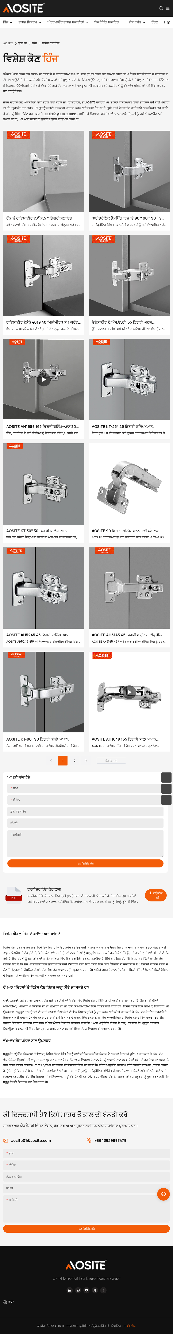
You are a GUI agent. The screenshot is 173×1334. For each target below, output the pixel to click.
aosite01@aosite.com (60, 114)
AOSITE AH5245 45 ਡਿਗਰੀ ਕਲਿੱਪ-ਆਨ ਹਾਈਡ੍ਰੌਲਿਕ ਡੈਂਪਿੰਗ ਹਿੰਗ (37, 635)
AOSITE (8, 43)
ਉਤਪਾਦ (22, 43)
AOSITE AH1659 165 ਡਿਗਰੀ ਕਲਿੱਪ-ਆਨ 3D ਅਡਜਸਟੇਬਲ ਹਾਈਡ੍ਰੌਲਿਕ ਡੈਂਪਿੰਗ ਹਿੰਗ (41, 427)
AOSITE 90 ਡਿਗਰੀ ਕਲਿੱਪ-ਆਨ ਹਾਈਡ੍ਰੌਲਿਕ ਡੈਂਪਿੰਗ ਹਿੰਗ (125, 531)
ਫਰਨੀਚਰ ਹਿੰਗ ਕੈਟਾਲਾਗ (44, 889)
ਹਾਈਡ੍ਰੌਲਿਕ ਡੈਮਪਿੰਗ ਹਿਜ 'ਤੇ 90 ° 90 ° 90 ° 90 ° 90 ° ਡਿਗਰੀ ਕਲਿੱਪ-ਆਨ (129, 218)
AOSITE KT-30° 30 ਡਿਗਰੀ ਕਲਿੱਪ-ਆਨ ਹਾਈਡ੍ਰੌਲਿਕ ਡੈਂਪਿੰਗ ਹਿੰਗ (36, 531)
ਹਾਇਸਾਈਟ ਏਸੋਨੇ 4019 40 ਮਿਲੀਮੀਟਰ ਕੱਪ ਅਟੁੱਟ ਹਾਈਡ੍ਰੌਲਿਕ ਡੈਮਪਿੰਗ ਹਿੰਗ (42, 322)
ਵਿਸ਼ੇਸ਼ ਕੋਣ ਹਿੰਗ (50, 43)
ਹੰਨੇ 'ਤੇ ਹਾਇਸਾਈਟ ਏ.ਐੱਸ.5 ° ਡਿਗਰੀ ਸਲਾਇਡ (39, 218)
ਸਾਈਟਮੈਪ (130, 1326)
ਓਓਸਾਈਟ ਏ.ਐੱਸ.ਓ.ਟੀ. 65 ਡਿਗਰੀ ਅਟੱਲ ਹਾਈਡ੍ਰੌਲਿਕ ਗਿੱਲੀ (122, 322)
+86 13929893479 (110, 1140)
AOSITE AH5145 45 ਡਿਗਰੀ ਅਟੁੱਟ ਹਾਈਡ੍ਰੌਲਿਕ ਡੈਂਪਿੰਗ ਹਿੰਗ (128, 635)
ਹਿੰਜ (34, 43)
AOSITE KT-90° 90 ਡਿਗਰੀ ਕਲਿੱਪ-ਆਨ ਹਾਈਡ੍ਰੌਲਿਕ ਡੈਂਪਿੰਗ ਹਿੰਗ (37, 739)
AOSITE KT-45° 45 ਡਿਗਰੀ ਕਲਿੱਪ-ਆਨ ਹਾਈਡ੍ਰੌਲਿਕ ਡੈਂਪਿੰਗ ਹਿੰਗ (122, 427)
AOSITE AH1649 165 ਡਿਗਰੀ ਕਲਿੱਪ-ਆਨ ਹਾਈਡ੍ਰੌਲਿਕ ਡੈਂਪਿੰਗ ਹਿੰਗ (124, 739)
